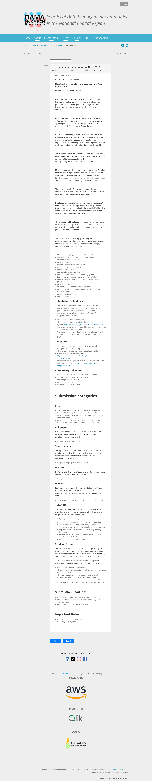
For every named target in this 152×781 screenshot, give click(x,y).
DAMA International (120, 769)
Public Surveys (56, 45)
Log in (124, 4)
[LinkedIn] (127, 45)
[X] (122, 45)
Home (26, 45)
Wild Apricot (110, 778)
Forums (35, 45)
